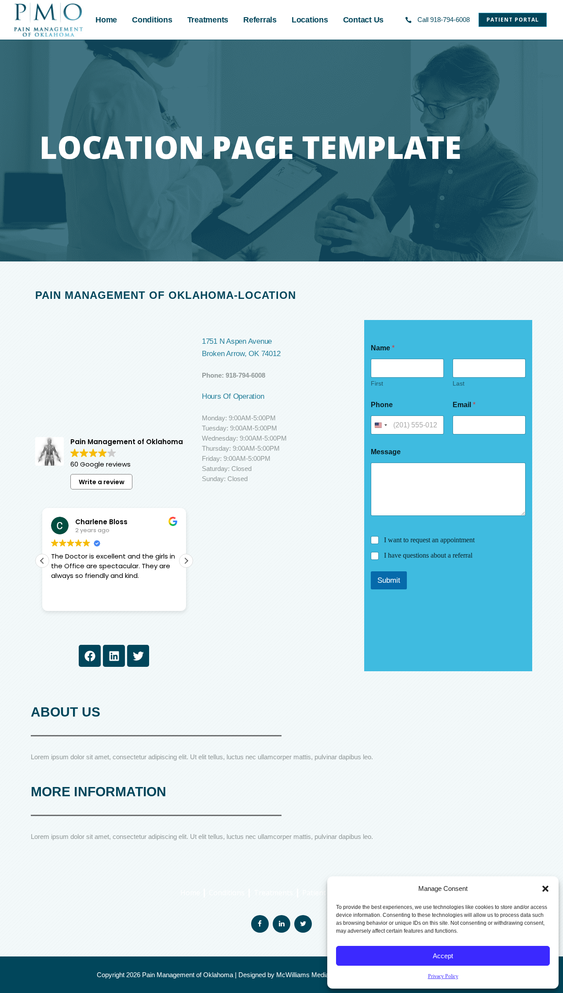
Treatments (273, 892)
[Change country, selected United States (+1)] (380, 425)
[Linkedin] (114, 656)
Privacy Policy (443, 976)
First (377, 383)
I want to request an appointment (429, 540)
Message (386, 452)
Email (464, 404)
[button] (545, 888)
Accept (443, 956)
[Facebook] (90, 656)
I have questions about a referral (428, 555)
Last (458, 383)
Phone (382, 404)
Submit (388, 580)
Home (191, 892)
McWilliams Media (302, 974)
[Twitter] (138, 656)
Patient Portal (512, 19)
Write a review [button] (101, 482)
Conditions (227, 892)
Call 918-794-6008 (443, 19)
